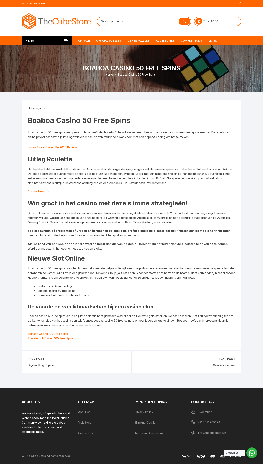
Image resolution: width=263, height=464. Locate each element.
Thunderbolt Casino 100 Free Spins (51, 338)
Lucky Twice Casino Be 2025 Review (52, 147)
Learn (213, 40)
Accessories (165, 40)
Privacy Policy (143, 412)
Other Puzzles (138, 40)
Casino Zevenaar (224, 365)
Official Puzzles (108, 40)
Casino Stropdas (38, 191)
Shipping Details (144, 422)
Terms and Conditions (148, 433)
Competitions (191, 40)
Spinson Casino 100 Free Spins (48, 333)
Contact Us (85, 433)
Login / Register (34, 3)
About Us (84, 412)
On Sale (84, 40)
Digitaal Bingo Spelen (41, 365)
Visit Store (85, 422)
